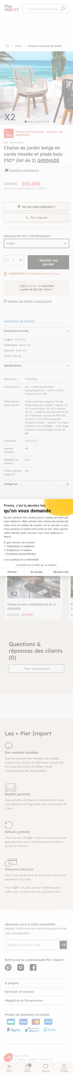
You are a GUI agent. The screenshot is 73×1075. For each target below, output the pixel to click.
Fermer (12, 571)
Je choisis (36, 571)
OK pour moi (61, 571)
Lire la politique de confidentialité (21, 559)
